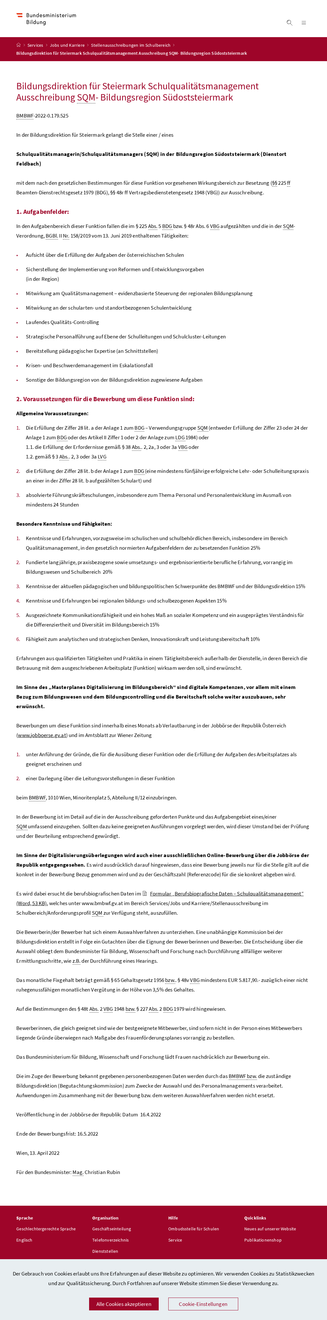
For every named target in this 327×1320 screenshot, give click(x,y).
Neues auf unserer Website (270, 1229)
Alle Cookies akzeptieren (123, 1304)
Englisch (24, 1240)
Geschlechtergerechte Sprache (46, 1229)
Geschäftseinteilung (111, 1229)
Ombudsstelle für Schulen (193, 1229)
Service (175, 1240)
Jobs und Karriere (68, 45)
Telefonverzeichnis (110, 1240)
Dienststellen (105, 1251)
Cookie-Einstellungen (203, 1304)
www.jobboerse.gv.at (42, 735)
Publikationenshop (263, 1240)
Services (35, 45)
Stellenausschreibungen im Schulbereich (131, 45)
